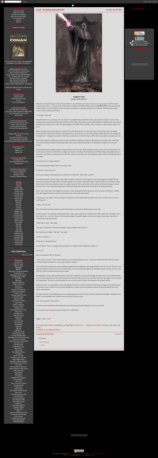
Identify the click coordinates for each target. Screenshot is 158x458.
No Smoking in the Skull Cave (18, 366)
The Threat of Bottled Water (18, 171)
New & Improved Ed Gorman (18, 363)
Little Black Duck (18, 344)
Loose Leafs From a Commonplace (18, 341)
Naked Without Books (18, 359)
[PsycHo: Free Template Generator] (139, 38)
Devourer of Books (18, 306)
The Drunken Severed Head (18, 310)
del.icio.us (79, 325)
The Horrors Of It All (18, 332)
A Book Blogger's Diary (18, 277)
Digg (70, 325)
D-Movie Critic (19, 293)
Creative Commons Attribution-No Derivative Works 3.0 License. (87, 453)
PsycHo (83, 455)
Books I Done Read (18, 284)
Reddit (88, 325)
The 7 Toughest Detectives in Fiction (18, 76)
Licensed (91, 455)
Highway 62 (18, 330)
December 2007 (18, 217)
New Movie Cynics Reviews (18, 357)
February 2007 (18, 198)
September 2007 (18, 211)
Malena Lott (18, 150)
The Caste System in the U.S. (18, 169)
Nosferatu (18, 135)
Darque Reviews (18, 299)
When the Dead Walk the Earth (18, 412)
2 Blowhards (18, 403)
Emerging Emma (18, 313)
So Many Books (18, 388)
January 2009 (18, 241)
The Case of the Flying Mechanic (18, 128)
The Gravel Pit (18, 322)
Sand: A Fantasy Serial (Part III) (18, 72)
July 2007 (18, 207)
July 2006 (18, 185)
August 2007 (18, 209)
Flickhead (18, 319)
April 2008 (18, 224)
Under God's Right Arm (18, 102)
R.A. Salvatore (18, 376)
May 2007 (18, 204)
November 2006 (18, 193)
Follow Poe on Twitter (19, 27)
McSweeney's (18, 348)
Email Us (18, 20)
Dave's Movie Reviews (18, 300)
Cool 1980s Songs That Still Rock (18, 109)
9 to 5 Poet (18, 365)
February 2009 (18, 242)
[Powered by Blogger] (139, 34)
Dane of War (18, 302)
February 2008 (18, 220)
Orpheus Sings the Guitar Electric (18, 368)
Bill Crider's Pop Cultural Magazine (18, 271)
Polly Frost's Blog (18, 370)
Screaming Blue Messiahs (18, 108)
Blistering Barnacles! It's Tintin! (18, 69)
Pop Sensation (18, 372)
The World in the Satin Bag (18, 414)
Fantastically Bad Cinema (18, 98)
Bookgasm (18, 280)
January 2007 (18, 196)
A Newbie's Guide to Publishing (18, 361)
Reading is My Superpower (18, 377)
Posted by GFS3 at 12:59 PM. (45, 334)
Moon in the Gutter (18, 355)
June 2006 (19, 184)
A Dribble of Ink (18, 308)
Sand (48, 319)
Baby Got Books (18, 264)
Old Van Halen (19, 115)
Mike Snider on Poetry (18, 352)
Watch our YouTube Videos (18, 16)
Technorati (104, 325)
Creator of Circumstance (18, 291)
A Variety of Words (18, 407)
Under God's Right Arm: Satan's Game (18, 71)
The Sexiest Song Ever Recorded (18, 113)
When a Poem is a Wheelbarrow (19, 80)
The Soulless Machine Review (18, 390)
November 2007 (18, 215)
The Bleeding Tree (18, 273)
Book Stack (18, 286)
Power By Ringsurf (18, 421)
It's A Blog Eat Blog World (18, 335)
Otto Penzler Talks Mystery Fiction (18, 122)
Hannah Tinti (18, 152)
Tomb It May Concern (18, 401)
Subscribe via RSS (18, 11)
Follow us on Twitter (18, 12)
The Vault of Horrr (18, 409)
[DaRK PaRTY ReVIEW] (79, 5)
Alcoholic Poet (18, 262)
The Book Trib (19, 288)
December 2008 (18, 239)
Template (68, 455)
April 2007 (18, 202)
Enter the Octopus (18, 315)
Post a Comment (44, 342)
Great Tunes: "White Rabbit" (18, 158)
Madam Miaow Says (18, 346)
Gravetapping (18, 324)
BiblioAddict (18, 267)
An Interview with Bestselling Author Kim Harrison (18, 141)
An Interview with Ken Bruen (18, 121)
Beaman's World (18, 266)
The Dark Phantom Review (18, 295)
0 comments (118, 334)
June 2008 (19, 228)
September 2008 (18, 233)
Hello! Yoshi (18, 326)
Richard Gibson (18, 379)
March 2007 (18, 200)
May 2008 (18, 226)
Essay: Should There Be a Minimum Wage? (18, 74)
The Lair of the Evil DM (18, 339)
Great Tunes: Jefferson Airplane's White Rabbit (18, 111)
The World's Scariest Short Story (18, 137)
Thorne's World (18, 396)
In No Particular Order (18, 333)
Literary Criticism (18, 96)
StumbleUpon (57, 325)
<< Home (42, 345)
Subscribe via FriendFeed (18, 14)
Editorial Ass (18, 311)
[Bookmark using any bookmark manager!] (48, 330)
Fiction (44, 319)
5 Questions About (18, 95)
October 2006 (18, 191)
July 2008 (18, 230)
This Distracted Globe (18, 399)
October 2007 (18, 213)
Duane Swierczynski (18, 147)
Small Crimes (18, 387)
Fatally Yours (18, 317)
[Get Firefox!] (139, 40)
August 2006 (18, 187)
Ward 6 (19, 410)
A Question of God (18, 174)
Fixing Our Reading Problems (18, 176)
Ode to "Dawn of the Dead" (18, 124)
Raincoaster (18, 374)
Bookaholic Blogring (18, 420)
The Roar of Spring (18, 173)
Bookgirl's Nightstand (18, 282)
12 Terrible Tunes (18, 160)
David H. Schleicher (18, 304)
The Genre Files (18, 321)
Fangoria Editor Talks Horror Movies (18, 133)
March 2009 (18, 244)
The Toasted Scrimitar (18, 398)
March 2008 (18, 222)
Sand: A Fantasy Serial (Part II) (18, 82)
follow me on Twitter (27, 254)
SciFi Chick (18, 381)
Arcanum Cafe (18, 260)
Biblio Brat (18, 269)
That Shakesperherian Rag (18, 394)
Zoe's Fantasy (18, 416)
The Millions (18, 354)
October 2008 (18, 235)
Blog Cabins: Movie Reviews (18, 275)
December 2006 (18, 195)
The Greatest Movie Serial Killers (18, 139)
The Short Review (19, 385)
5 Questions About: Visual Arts (18, 78)
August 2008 (18, 231)
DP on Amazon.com (18, 18)
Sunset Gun (18, 392)
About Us (18, 22)
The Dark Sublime (19, 297)
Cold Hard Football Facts (19, 289)
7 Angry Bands (18, 163)
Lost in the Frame (18, 343)
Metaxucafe (18, 350)
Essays (18, 100)
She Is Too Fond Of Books (18, 383)
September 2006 (18, 189)
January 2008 (18, 219)
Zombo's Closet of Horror (18, 418)
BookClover (18, 278)
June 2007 (19, 206)
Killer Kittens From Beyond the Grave (18, 337)
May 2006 (18, 182)
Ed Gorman (18, 148)
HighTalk (18, 328)
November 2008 (18, 237)
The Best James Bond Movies (18, 126)
